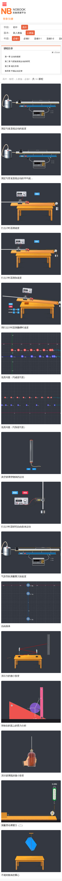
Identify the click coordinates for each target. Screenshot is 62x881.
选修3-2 (50, 38)
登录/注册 (8, 18)
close (57, 52)
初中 (15, 27)
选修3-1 (38, 38)
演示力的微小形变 (10, 676)
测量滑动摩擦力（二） (12, 825)
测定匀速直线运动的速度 (13, 128)
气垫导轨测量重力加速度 (13, 576)
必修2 (26, 38)
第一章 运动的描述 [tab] (12, 56)
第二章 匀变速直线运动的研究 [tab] (17, 61)
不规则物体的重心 (10, 875)
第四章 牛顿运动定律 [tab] (13, 70)
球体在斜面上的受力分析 (13, 725)
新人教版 (17, 32)
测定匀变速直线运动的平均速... (17, 178)
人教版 (30, 32)
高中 (24, 27)
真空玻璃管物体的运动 (12, 477)
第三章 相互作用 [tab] (12, 66)
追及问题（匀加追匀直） (13, 427)
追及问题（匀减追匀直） (13, 377)
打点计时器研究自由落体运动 (16, 526)
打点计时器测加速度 (11, 277)
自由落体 (5, 626)
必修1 (16, 38)
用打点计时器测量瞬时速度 (14, 327)
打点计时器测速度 (10, 228)
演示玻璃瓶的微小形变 (12, 775)
